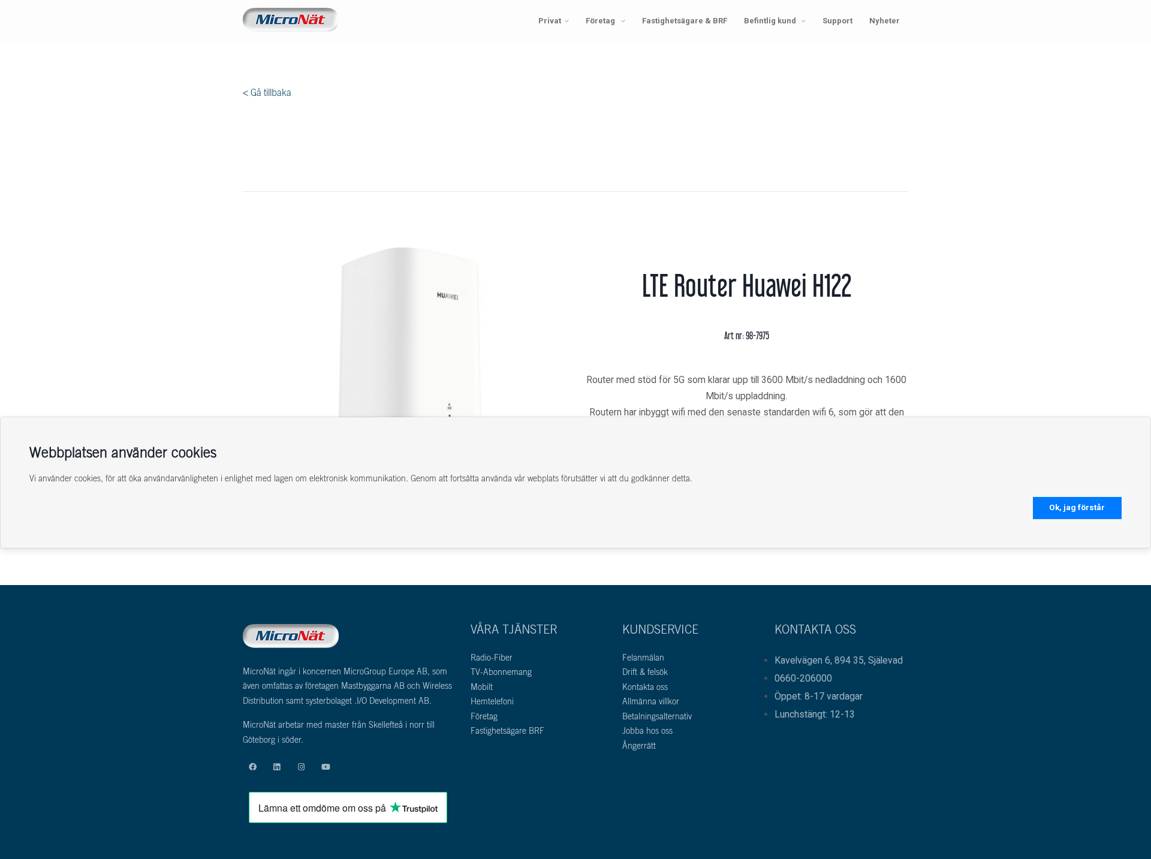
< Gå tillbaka (267, 93)
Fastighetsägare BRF (507, 732)
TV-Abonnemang (501, 673)
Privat (549, 20)
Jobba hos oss (647, 732)
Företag (601, 20)
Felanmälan (643, 659)
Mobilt (482, 688)
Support (837, 20)
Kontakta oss (645, 688)
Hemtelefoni (492, 702)
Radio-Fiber (492, 659)
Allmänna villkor (650, 702)
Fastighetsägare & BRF (684, 20)
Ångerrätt (639, 747)
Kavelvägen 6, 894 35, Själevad (839, 660)
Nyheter (884, 20)
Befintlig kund (771, 20)
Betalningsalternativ (657, 717)
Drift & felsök (645, 673)
